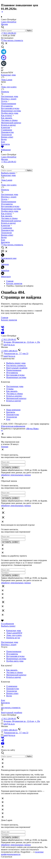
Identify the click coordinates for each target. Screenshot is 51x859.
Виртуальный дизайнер (16, 368)
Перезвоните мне (8, 258)
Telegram (5, 264)
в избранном (7, 623)
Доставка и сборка (9, 120)
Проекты (5, 91)
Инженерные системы (11, 111)
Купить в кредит (8, 125)
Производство (7, 132)
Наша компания (13, 410)
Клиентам (5, 127)
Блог (3, 142)
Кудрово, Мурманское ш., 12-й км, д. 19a (22, 342)
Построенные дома (9, 96)
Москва (4, 24)
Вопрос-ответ (7, 137)
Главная (9, 281)
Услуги (4, 101)
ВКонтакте (6, 276)
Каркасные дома (8, 75)
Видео (4, 139)
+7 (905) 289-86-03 (9, 351)
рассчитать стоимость (10, 707)
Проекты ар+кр (13, 638)
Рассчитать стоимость (16, 365)
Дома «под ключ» (9, 87)
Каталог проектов (14, 283)
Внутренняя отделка (10, 108)
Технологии (6, 134)
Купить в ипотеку (14, 396)
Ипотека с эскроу (8, 99)
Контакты (5, 144)
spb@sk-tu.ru (9, 345)
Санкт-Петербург (8, 22)
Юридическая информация (13, 426)
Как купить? (6, 115)
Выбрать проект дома (16, 363)
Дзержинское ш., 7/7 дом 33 (16, 353)
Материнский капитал (11, 123)
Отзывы (9, 389)
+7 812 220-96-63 (8, 33)
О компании (6, 130)
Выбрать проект (8, 173)
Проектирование (8, 103)
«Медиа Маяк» (32, 428)
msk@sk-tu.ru (9, 356)
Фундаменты (7, 106)
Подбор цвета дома (9, 113)
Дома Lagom (6, 80)
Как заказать (6, 118)
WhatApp (5, 270)
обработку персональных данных (16, 475)
